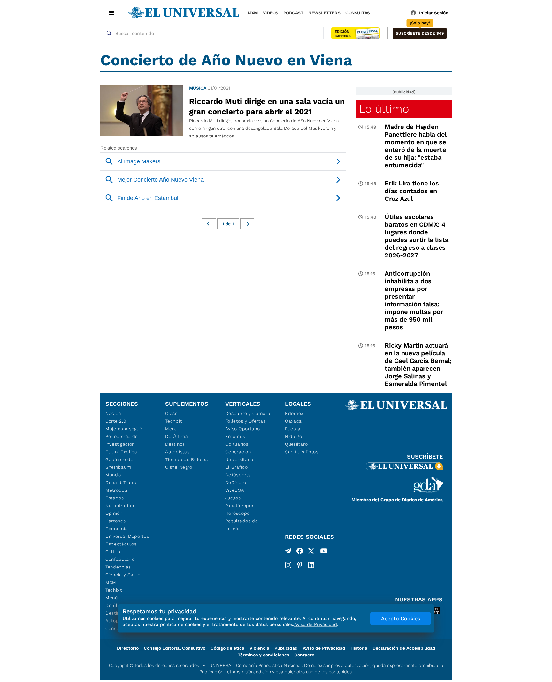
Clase (171, 413)
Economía (116, 528)
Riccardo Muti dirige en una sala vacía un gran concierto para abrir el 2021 (267, 106)
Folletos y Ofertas (245, 421)
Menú (111, 597)
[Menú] (111, 13)
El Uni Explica (121, 451)
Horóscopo (237, 513)
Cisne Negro (178, 467)
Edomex (294, 413)
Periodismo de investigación (121, 440)
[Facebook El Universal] (299, 552)
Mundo (113, 474)
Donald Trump (121, 482)
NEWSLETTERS (324, 12)
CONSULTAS (357, 12)
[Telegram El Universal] (288, 552)
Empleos (235, 436)
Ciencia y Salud (123, 574)
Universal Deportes (127, 536)
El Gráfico (236, 467)
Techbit (113, 589)
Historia (358, 648)
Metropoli (116, 490)
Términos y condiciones (263, 654)
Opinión (114, 513)
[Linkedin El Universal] (311, 565)
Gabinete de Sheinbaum (119, 463)
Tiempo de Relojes (186, 459)
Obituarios (237, 444)
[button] (420, 33)
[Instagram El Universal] (288, 565)
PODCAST (293, 12)
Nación (113, 413)
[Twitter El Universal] (311, 552)
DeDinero (235, 482)
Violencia (259, 648)
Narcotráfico (119, 505)
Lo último (384, 108)
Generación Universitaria (239, 455)
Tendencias (118, 566)
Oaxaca (293, 421)
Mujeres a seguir (123, 428)
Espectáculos (120, 543)
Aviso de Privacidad (324, 648)
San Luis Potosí (302, 451)
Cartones (115, 520)
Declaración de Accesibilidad (403, 648)
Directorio (128, 648)
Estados (114, 497)
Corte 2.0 (115, 421)
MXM (253, 12)
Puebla (293, 428)
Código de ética (227, 648)
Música (197, 87)
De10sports (238, 474)
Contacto (304, 654)
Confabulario (119, 559)
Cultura (113, 551)
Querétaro (296, 444)
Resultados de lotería (241, 524)
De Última (176, 436)
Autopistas (177, 451)
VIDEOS (270, 12)
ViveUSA (234, 490)
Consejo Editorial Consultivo (174, 648)
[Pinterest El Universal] (299, 565)
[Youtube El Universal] (323, 552)
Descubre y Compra (248, 413)
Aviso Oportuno (242, 428)
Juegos (233, 497)
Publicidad (286, 648)
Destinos (175, 444)
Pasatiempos (240, 505)
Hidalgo (293, 436)
